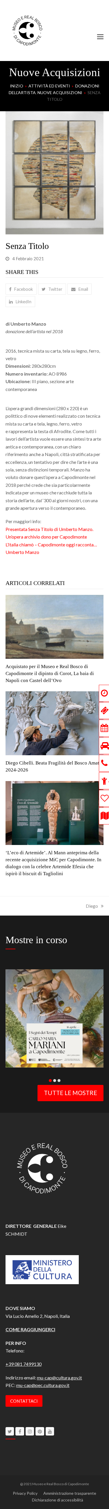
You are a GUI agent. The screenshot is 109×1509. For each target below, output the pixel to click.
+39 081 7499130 (24, 1364)
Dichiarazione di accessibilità (57, 1499)
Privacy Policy (25, 1493)
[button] (100, 36)
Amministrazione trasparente (69, 1493)
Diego (92, 906)
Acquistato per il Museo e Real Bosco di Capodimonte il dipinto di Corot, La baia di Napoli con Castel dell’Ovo (50, 673)
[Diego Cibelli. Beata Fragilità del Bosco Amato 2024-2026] (55, 722)
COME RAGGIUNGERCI (30, 1329)
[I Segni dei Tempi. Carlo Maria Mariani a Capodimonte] (55, 1017)
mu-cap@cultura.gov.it (59, 1377)
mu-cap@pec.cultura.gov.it (42, 1385)
